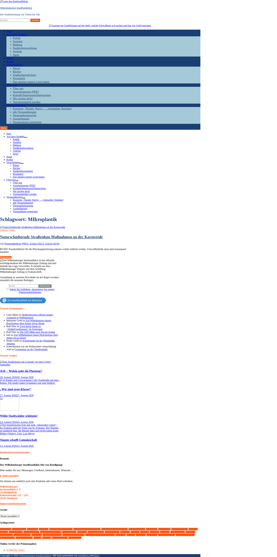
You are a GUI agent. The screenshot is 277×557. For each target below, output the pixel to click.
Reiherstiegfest (22, 535)
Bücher (17, 71)
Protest (190, 532)
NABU (165, 532)
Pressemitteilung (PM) (15, 243)
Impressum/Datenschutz (13, 503)
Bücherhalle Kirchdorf (61, 529)
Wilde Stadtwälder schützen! (19, 416)
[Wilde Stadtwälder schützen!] (9, 409)
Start (9, 31)
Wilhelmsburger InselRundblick (16, 8)
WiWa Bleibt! (59, 538)
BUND (44, 529)
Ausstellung (19, 529)
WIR (37, 538)
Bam (96, 555)
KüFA (134, 532)
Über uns (11, 85)
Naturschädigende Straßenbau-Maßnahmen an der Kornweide (51, 237)
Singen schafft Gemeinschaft (18, 440)
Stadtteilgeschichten (24, 75)
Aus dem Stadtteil (16, 34)
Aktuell (4, 230)
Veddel (141, 535)
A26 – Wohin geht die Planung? (21, 371)
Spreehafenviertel (52, 535)
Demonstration (136, 529)
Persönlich (19, 78)
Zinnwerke (74, 538)
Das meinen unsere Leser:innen (31, 81)
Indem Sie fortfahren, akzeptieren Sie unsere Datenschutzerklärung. (32, 291)
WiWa (46, 538)
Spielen (36, 535)
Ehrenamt (164, 529)
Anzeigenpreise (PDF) (26, 91)
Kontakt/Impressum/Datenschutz (32, 95)
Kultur (10, 61)
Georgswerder (31, 532)
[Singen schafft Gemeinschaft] (30, 433)
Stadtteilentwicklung (25, 48)
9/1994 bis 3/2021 (15, 550)
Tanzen (121, 535)
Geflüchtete (16, 532)
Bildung (17, 44)
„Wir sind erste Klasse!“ (15, 389)
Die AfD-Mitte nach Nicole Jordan (37, 332)
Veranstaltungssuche (24, 115)
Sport (16, 54)
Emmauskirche (179, 529)
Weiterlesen (6, 257)
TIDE (130, 535)
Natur (9, 58)
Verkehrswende (166, 535)
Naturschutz (177, 532)
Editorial (152, 529)
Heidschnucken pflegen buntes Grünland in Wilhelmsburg (29, 316)
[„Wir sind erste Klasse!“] (30, 383)
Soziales (17, 41)
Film (4, 532)
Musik (154, 532)
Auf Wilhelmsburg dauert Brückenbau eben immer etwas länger (28, 322)
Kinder (82, 532)
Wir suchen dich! (23, 98)
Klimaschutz (112, 532)
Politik (17, 38)
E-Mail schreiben (9, 475)
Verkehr (17, 51)
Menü (3, 128)
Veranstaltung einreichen (27, 122)
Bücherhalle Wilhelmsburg (87, 529)
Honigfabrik (69, 532)
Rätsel (16, 68)
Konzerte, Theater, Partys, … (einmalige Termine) (42, 108)
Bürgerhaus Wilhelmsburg (114, 529)
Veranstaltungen (15, 105)
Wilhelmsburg (24, 538)
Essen (193, 529)
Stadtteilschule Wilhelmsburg (100, 535)
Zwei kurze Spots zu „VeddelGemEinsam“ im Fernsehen (24, 328)
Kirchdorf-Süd (96, 532)
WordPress (83, 555)
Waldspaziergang (185, 535)
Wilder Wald (7, 538)
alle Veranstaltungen (24, 112)
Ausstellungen (21, 118)
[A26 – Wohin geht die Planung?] (30, 364)
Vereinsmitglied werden (26, 101)
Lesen (144, 532)
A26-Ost (5, 529)
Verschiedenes (14, 64)
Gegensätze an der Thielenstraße (31, 349)
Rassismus (6, 535)
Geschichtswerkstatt (50, 532)
